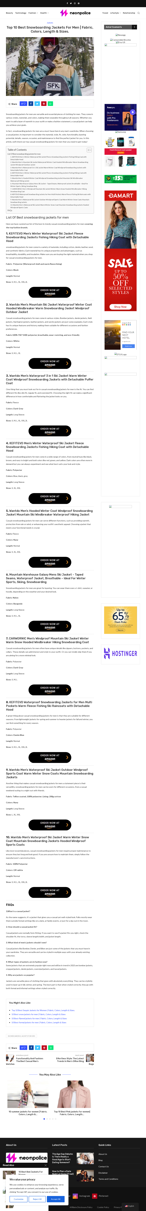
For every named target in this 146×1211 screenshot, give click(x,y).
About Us (103, 1154)
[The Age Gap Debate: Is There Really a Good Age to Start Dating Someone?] (85, 1158)
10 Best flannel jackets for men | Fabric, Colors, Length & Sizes (39, 1018)
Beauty (9, 13)
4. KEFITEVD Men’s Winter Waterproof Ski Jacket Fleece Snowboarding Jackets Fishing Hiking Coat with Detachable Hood (48, 174)
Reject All (37, 1199)
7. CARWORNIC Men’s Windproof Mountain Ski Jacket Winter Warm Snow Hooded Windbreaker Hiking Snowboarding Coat (48, 190)
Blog (101, 1160)
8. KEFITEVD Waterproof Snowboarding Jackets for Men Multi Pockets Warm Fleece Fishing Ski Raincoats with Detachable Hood (50, 195)
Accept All (55, 1199)
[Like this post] (24, 103)
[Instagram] (75, 3)
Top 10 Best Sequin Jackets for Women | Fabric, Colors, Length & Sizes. (43, 1010)
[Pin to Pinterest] (43, 103)
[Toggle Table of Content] (88, 150)
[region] (37, 1190)
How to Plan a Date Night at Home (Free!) (63, 1172)
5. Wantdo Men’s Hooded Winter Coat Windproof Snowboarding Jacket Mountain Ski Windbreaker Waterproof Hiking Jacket (46, 179)
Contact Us (104, 1166)
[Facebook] (67, 3)
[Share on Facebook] (31, 103)
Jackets (50, 23)
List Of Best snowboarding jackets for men (24, 154)
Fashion (32, 13)
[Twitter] (71, 3)
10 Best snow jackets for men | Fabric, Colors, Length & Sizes (39, 1014)
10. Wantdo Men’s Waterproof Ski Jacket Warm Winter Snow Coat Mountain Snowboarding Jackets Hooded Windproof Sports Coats (49, 206)
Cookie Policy (103, 1207)
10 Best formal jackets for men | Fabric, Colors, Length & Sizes (39, 1022)
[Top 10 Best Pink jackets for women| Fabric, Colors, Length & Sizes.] (71, 1094)
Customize (18, 1199)
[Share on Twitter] (37, 103)
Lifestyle (114, 13)
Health (43, 13)
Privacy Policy (120, 1207)
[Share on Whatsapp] (50, 103)
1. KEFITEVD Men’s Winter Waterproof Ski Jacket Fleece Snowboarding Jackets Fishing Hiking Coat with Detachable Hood (48, 158)
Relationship (129, 13)
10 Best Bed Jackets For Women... (31, 1173)
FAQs (10, 210)
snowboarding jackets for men (21, 1036)
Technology (20, 13)
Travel (105, 13)
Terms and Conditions (108, 1179)
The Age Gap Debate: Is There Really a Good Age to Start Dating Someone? (62, 1158)
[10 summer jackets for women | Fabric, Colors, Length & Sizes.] (27, 1094)
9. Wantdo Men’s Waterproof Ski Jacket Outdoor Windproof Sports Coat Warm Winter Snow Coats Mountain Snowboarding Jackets (49, 201)
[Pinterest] (78, 3)
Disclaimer (103, 1173)
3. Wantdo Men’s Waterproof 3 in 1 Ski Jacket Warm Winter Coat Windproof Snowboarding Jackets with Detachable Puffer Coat (48, 169)
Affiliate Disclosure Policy (81, 1207)
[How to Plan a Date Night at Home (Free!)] (85, 1175)
